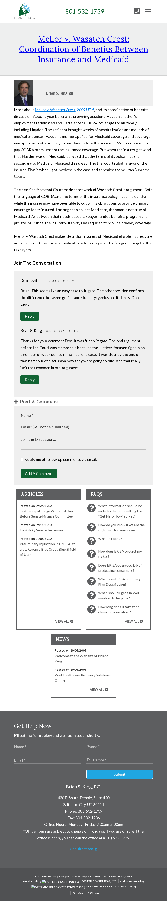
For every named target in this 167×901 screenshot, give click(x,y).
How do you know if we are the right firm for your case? (121, 527)
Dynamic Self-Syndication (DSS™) (110, 886)
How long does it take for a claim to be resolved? (118, 609)
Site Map (78, 893)
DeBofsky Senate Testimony (42, 530)
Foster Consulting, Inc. (99, 881)
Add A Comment (39, 473)
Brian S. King (57, 93)
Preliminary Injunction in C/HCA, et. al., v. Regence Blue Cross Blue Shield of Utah (48, 549)
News (63, 639)
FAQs (96, 494)
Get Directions (82, 849)
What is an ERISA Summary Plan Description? (119, 581)
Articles (32, 494)
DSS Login (93, 893)
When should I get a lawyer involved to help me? (118, 595)
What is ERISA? (110, 538)
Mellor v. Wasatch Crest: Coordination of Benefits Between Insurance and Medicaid (83, 49)
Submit (119, 774)
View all (62, 621)
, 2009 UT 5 (64, 109)
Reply (30, 316)
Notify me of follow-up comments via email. (60, 459)
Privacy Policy (124, 876)
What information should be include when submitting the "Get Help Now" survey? (120, 511)
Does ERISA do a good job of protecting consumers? (120, 567)
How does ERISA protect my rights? (120, 553)
